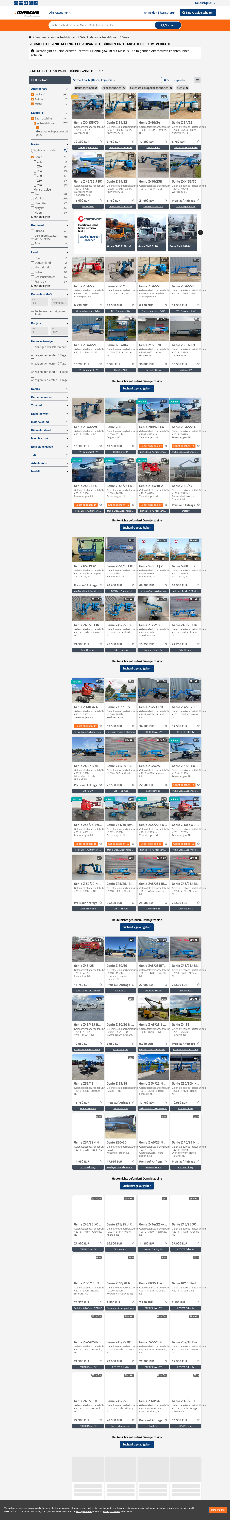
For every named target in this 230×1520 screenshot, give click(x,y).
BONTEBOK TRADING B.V (88, 990)
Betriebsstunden (42, 397)
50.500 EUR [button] (114, 1243)
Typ (33, 455)
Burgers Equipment (120, 1425)
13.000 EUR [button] (81, 200)
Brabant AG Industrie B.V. (185, 1049)
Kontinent (37, 225)
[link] (88, 106)
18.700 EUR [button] (81, 364)
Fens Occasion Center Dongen (154, 1049)
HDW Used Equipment (120, 591)
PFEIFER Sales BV (153, 731)
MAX (54, 299)
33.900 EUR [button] (179, 1420)
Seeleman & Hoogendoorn (120, 1308)
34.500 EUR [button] (147, 726)
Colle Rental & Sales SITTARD (153, 1108)
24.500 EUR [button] (81, 644)
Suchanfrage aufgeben (137, 388)
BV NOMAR (88, 206)
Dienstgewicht (40, 413)
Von (33, 329)
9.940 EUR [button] (146, 1043)
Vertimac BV (186, 369)
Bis (53, 329)
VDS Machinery (185, 1108)
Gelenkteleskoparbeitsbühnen (99, 37)
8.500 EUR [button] (113, 364)
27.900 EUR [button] (147, 985)
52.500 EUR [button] (179, 1361)
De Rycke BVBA (153, 369)
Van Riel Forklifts (88, 908)
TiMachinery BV (120, 1049)
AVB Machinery (153, 1167)
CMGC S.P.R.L (153, 147)
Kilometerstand (41, 430)
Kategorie (37, 112)
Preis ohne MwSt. (42, 294)
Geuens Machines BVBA (120, 147)
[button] (50, 80)
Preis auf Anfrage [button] (183, 200)
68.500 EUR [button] (147, 585)
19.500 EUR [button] (114, 446)
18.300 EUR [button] (81, 446)
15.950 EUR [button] (147, 644)
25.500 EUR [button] (114, 903)
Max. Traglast (39, 438)
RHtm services (120, 1108)
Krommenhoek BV (153, 649)
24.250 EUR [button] (179, 644)
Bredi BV (186, 510)
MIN (33, 299)
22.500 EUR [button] (114, 644)
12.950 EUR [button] (81, 1043)
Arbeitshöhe (39, 463)
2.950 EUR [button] (146, 1302)
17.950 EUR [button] (114, 1161)
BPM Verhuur (120, 1249)
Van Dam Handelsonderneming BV (91, 591)
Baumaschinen (44, 37)
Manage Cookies (84, 1511)
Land (34, 252)
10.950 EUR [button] (179, 1102)
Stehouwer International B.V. (88, 1049)
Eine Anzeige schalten (199, 12)
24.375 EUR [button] (81, 1302)
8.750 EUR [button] (113, 141)
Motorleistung (40, 422)
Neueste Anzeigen (42, 341)
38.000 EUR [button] (147, 364)
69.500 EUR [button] (114, 726)
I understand (218, 1510)
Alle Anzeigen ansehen (91, 238)
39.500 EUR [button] (179, 364)
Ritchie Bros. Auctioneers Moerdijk (156, 451)
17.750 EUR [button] (147, 1102)
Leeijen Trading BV (153, 1249)
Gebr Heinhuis (88, 649)
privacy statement (111, 1511)
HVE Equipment (88, 1108)
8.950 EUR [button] (113, 1043)
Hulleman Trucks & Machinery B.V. (156, 591)
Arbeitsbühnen (66, 37)
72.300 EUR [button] (81, 141)
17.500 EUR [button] (147, 141)
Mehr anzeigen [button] (43, 189)
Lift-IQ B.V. (88, 790)
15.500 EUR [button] (114, 305)
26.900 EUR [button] (114, 1420)
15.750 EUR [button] (81, 985)
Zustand (36, 405)
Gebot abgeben (149, 445)
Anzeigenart (39, 88)
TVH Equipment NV (88, 147)
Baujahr (36, 323)
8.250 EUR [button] (81, 305)
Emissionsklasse (42, 446)
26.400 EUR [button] (114, 585)
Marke (35, 144)
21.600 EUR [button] (147, 200)
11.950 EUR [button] (81, 1161)
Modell (35, 471)
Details (35, 389)
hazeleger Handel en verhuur (120, 1167)
